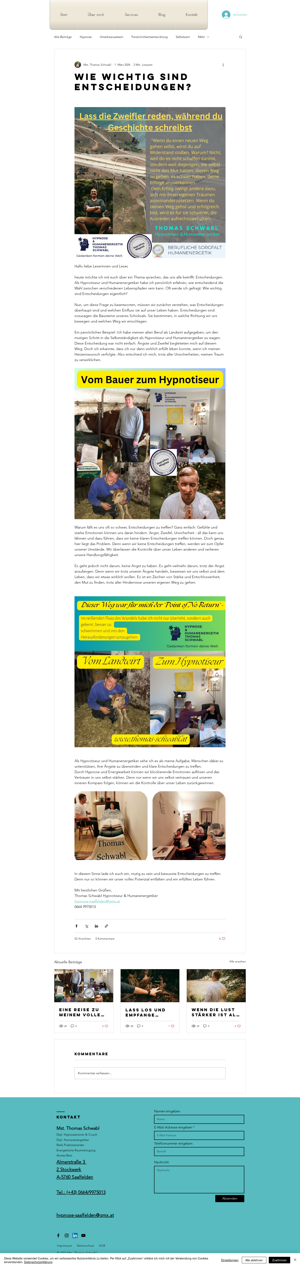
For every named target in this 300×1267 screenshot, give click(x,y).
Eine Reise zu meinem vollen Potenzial (82, 1012)
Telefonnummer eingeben (173, 1143)
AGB (102, 1245)
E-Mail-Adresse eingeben (173, 1127)
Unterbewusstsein (111, 37)
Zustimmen (279, 1260)
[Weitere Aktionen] (223, 64)
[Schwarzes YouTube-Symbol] (83, 1235)
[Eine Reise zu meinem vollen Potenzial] (83, 985)
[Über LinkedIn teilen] (96, 926)
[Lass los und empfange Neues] (150, 985)
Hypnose (86, 37)
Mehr (201, 37)
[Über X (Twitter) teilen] (86, 926)
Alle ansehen (237, 961)
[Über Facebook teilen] (76, 926)
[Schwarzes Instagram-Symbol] (66, 1235)
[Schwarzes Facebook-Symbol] (58, 1235)
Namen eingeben (167, 1111)
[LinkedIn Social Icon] (75, 1235)
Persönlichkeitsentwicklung (149, 37)
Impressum (64, 1245)
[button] (241, 36)
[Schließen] (295, 1260)
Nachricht (161, 1162)
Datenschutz (85, 1245)
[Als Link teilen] (106, 926)
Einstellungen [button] (230, 1260)
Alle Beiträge (63, 37)
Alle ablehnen (254, 1260)
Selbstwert (183, 37)
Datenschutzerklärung (38, 1262)
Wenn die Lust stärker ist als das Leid (216, 1012)
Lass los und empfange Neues (146, 1012)
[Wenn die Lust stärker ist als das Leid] (216, 985)
